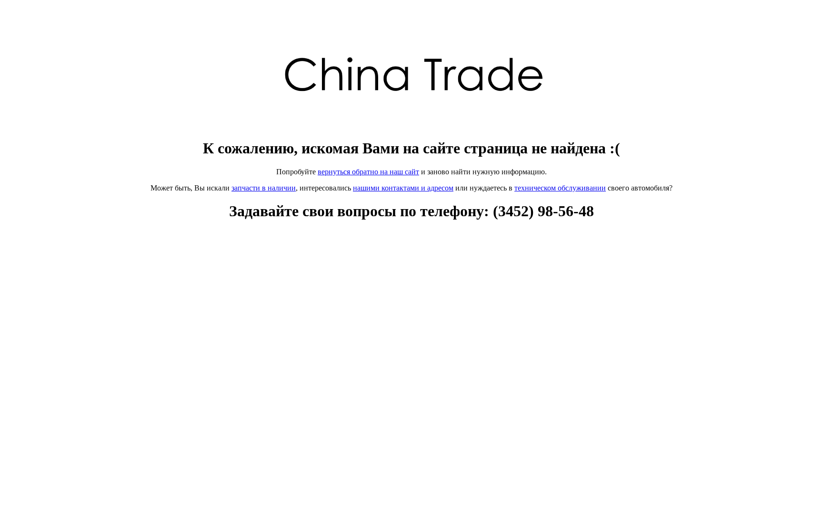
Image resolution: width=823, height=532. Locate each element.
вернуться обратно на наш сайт (368, 172)
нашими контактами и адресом (403, 188)
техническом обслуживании (560, 188)
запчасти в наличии (263, 188)
